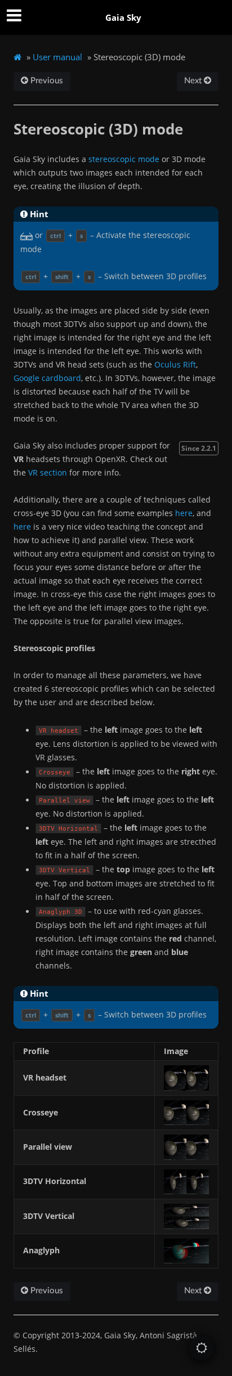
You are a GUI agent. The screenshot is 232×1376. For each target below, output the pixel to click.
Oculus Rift (175, 364)
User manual (57, 56)
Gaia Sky (123, 17)
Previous (45, 81)
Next (194, 81)
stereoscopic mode (123, 159)
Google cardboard (47, 378)
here (184, 513)
